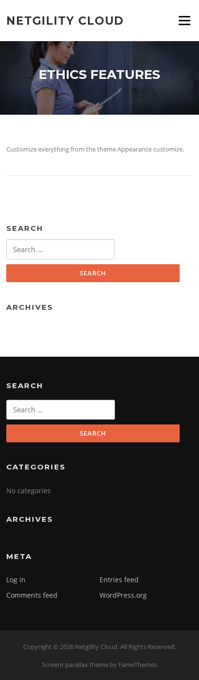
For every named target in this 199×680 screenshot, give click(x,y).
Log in (16, 579)
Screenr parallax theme (75, 664)
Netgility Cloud (65, 20)
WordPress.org (123, 595)
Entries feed (119, 579)
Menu (184, 20)
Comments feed (31, 595)
